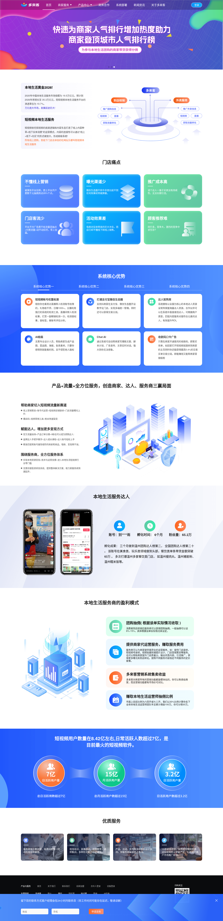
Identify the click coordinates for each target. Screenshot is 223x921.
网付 (60, 893)
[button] (109, 67)
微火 (50, 893)
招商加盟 (80, 886)
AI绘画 (107, 893)
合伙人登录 (96, 886)
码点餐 (84, 893)
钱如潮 (71, 893)
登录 (196, 5)
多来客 (38, 893)
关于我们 (52, 886)
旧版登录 (111, 886)
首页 (39, 886)
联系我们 (66, 886)
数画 (95, 893)
